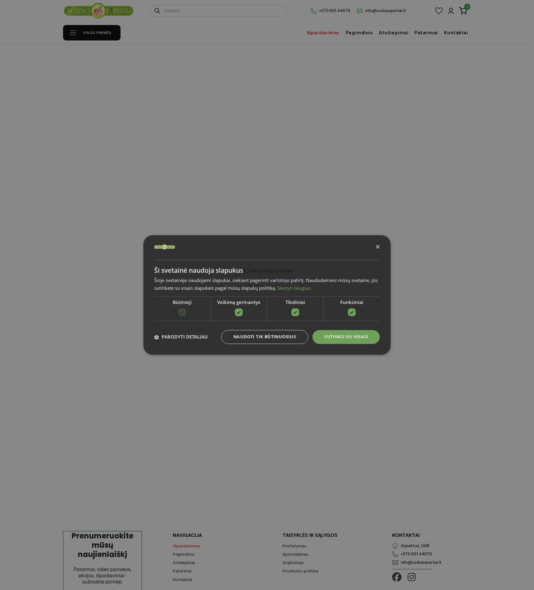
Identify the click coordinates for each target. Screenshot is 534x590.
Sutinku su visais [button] (346, 337)
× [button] (377, 247)
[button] (181, 337)
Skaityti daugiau (294, 288)
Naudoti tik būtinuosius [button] (264, 337)
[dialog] (267, 295)
